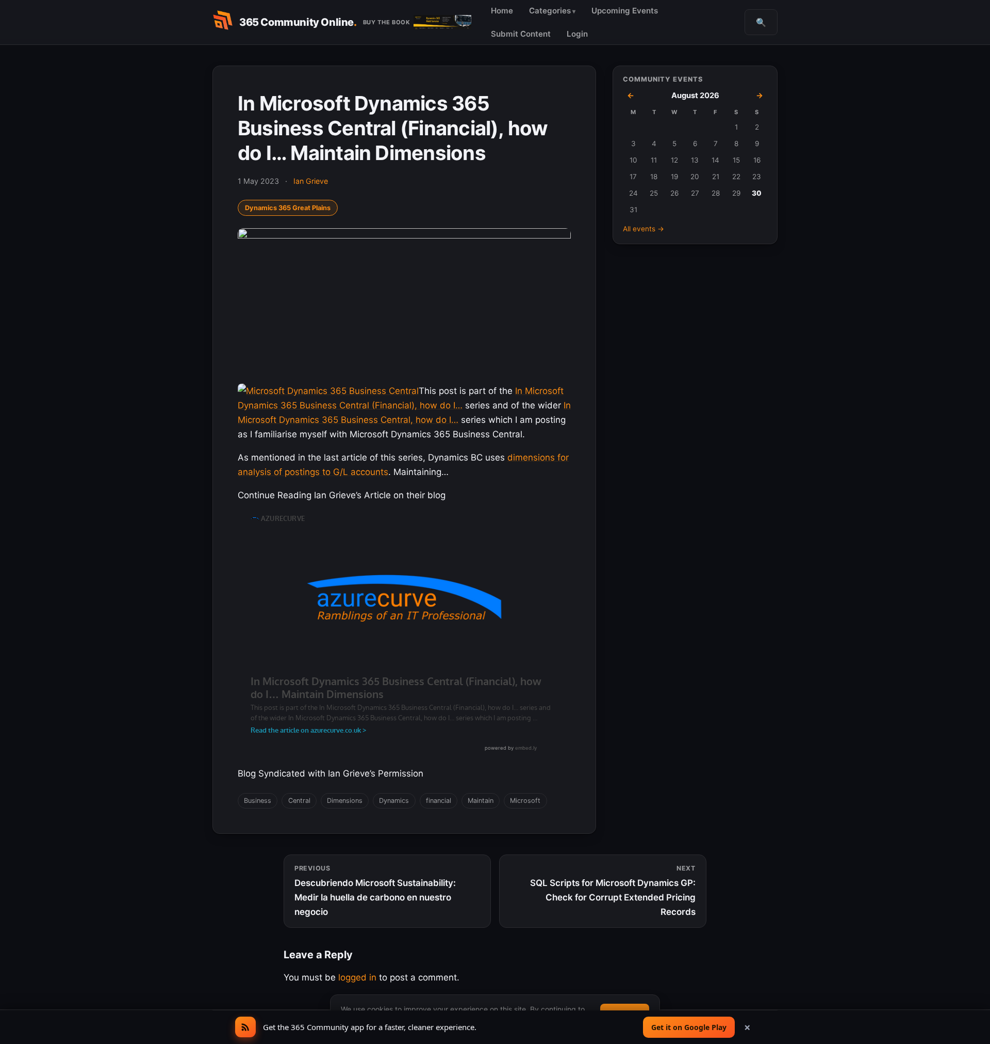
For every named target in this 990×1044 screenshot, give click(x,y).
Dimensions (344, 800)
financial (438, 800)
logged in (357, 977)
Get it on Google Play (689, 1027)
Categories (550, 10)
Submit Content (521, 34)
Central (299, 800)
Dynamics (394, 800)
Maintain (480, 800)
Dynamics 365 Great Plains (288, 208)
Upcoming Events (624, 10)
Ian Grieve (310, 181)
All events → (643, 229)
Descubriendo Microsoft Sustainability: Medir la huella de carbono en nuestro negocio (375, 891)
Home (502, 10)
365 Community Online (298, 22)
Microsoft (525, 800)
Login (577, 34)
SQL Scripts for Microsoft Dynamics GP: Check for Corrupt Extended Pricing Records (613, 891)
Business (257, 800)
